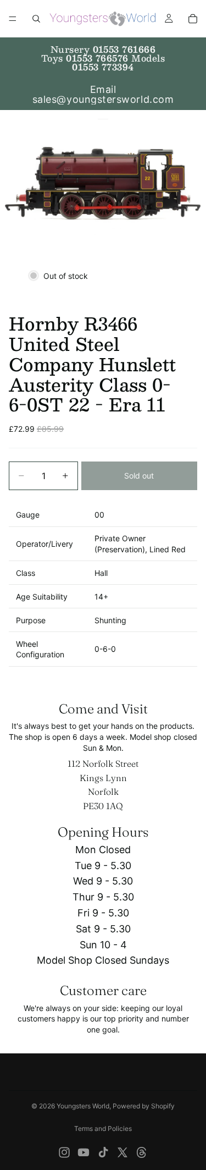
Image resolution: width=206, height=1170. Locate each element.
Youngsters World (83, 1106)
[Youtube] (83, 1152)
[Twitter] (122, 1152)
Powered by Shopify (144, 1106)
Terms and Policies (103, 1128)
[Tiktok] (103, 1152)
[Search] (36, 19)
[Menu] (12, 18)
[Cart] (193, 19)
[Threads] (141, 1152)
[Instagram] (64, 1152)
